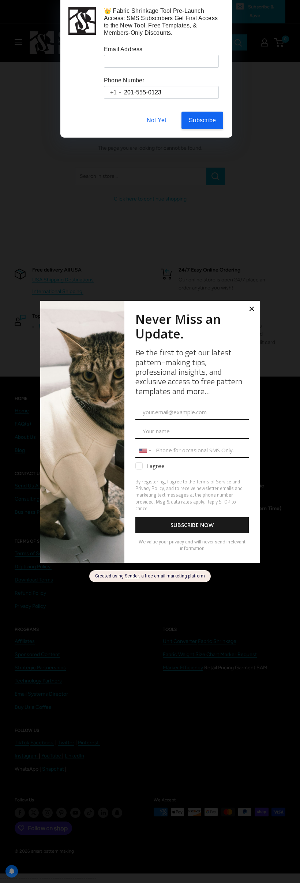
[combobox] (113, 92)
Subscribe (202, 120)
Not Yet (156, 120)
